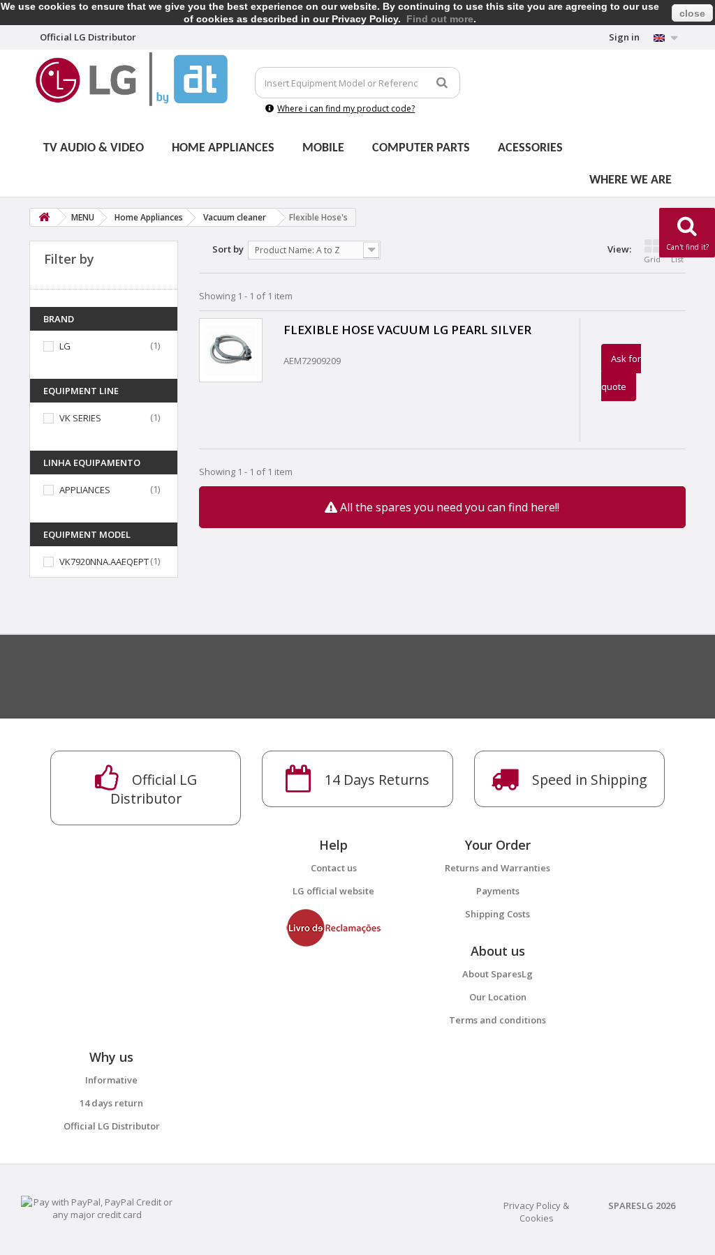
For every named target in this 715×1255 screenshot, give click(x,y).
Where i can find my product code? (346, 108)
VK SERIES (80, 418)
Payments (497, 891)
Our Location (497, 997)
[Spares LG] (131, 79)
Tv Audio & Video (93, 148)
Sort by (228, 249)
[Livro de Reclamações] (334, 927)
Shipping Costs (497, 914)
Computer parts (421, 148)
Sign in (624, 37)
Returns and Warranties (497, 868)
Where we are (630, 180)
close (692, 13)
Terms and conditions (497, 1020)
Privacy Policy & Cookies (536, 1211)
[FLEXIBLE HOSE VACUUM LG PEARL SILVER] (231, 350)
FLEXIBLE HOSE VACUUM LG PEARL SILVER (407, 330)
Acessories (530, 148)
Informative (111, 1080)
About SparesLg (497, 974)
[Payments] (97, 1207)
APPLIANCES (84, 489)
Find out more (439, 18)
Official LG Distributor (112, 1126)
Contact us (334, 868)
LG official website (333, 891)
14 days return (111, 1103)
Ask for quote (621, 372)
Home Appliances (223, 148)
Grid (652, 259)
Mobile (323, 148)
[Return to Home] (44, 217)
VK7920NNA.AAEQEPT (104, 561)
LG (65, 346)
